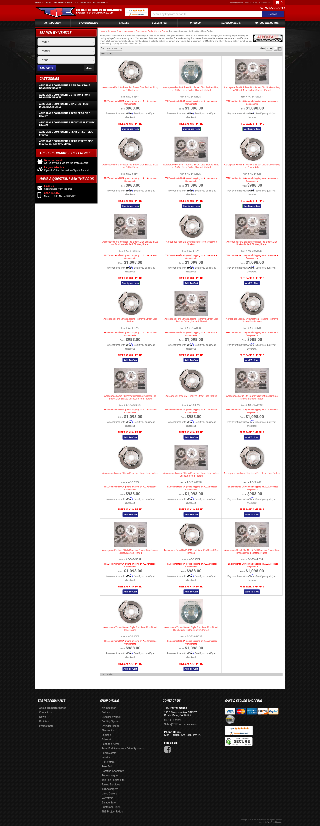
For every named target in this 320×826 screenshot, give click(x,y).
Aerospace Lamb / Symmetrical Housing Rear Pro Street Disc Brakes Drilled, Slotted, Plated (130, 397)
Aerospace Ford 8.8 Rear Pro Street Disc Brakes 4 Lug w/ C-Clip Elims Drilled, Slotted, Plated (191, 88)
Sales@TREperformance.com (94, 12)
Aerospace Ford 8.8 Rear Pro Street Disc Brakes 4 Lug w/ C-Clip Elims (130, 88)
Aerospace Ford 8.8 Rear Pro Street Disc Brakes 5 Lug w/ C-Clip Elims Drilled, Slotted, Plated (191, 166)
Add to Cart (191, 283)
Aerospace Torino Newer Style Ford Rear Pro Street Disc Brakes (130, 628)
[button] (217, 14)
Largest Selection (54, 167)
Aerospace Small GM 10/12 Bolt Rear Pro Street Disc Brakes (191, 551)
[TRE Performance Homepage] (55, 13)
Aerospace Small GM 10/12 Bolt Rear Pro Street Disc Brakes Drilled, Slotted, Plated (252, 551)
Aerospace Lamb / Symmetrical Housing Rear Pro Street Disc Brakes (252, 320)
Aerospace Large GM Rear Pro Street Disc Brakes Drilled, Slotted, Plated (252, 397)
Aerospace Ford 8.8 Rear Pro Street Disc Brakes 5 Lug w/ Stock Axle (252, 166)
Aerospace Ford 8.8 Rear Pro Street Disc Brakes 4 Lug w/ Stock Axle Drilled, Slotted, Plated (252, 88)
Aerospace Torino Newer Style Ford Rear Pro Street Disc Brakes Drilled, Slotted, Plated (191, 628)
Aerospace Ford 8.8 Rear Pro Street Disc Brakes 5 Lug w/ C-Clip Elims (130, 166)
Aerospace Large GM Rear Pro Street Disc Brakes (191, 396)
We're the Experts (53, 160)
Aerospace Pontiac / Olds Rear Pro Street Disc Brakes (252, 473)
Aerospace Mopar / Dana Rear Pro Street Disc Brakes (130, 473)
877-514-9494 (52, 193)
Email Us (49, 186)
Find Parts (46, 68)
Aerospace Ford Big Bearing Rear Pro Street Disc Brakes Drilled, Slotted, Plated (251, 243)
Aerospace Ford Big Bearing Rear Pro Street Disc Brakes (191, 243)
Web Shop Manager (275, 822)
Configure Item (130, 129)
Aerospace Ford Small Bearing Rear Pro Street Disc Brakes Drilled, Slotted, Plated (191, 320)
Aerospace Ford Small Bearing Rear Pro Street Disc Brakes (130, 320)
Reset (89, 68)
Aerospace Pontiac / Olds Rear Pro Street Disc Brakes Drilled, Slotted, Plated (130, 551)
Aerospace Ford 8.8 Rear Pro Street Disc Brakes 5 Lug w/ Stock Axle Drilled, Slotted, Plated (130, 243)
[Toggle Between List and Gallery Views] (278, 49)
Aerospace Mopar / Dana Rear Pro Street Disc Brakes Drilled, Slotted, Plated (191, 474)
